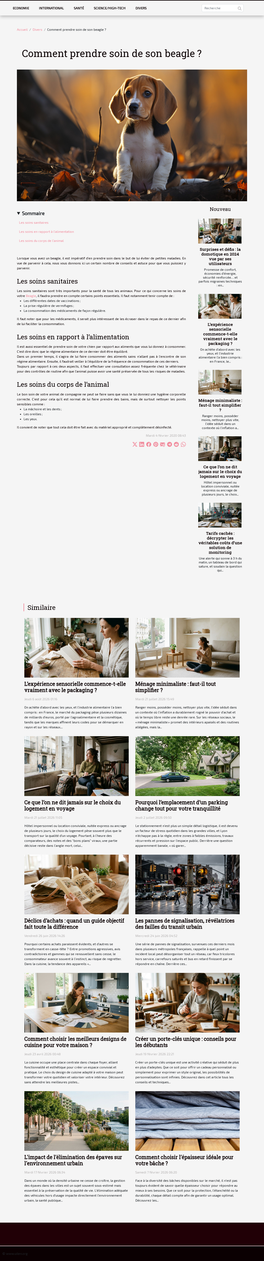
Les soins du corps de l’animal (41, 240)
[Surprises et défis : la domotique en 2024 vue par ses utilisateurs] (220, 231)
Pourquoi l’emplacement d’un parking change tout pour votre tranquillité (181, 805)
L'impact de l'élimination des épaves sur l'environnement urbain (73, 1160)
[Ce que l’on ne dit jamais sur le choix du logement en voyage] (220, 448)
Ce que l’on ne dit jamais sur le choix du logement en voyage (220, 471)
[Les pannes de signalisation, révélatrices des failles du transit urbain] (187, 884)
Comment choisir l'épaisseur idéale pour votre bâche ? (184, 1160)
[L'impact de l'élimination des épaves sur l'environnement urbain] (76, 1120)
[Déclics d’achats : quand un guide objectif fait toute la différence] (76, 884)
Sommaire (33, 213)
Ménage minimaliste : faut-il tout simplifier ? (220, 405)
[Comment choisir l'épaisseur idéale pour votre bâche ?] (187, 1120)
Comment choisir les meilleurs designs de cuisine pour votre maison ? (75, 1041)
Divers (141, 8)
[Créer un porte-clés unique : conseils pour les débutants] (187, 1002)
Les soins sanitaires (33, 222)
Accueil (22, 29)
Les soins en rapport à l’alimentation (46, 231)
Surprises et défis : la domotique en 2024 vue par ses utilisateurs (220, 256)
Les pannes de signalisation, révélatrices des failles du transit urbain (185, 923)
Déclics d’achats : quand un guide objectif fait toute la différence (74, 923)
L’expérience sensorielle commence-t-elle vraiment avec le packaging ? (220, 334)
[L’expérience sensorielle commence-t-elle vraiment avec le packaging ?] (220, 306)
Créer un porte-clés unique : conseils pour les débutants (185, 1041)
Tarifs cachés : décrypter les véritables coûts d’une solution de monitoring (220, 543)
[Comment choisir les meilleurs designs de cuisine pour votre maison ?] (76, 1002)
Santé (79, 8)
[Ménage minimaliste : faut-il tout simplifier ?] (220, 382)
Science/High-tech (110, 8)
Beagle (31, 296)
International (51, 8)
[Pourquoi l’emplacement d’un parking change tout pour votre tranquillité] (187, 766)
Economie (21, 8)
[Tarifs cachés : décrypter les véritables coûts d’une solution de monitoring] (220, 515)
